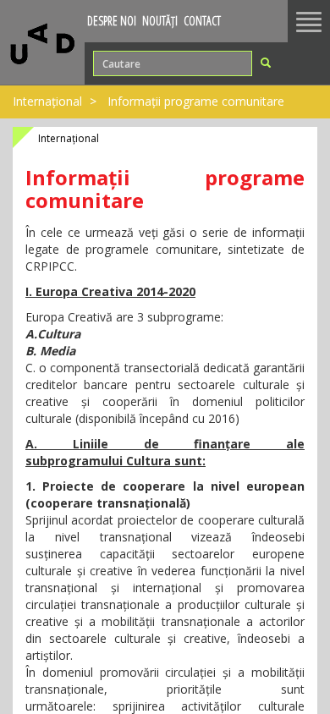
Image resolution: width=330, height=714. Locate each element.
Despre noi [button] (111, 21)
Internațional (47, 101)
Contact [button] (202, 21)
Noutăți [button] (160, 21)
